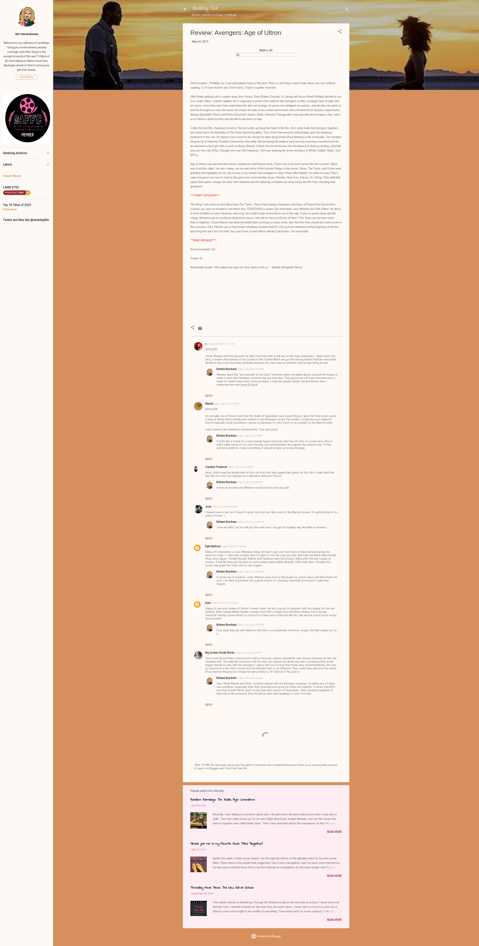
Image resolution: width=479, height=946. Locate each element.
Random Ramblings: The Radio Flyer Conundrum (222, 799)
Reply (209, 395)
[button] (339, 32)
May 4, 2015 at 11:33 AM (225, 603)
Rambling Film (205, 8)
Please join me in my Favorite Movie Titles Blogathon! (226, 843)
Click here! (10, 209)
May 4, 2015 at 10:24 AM (251, 571)
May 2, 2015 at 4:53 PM (241, 467)
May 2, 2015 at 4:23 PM (250, 435)
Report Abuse (12, 176)
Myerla (209, 403)
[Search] (347, 10)
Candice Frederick (216, 467)
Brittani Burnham (226, 369)
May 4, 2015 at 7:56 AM (234, 546)
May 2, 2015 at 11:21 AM (221, 343)
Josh (208, 506)
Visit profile (26, 77)
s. (206, 343)
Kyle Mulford (213, 546)
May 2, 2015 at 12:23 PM (251, 369)
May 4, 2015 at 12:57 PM (251, 624)
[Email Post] (200, 329)
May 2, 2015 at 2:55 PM (227, 403)
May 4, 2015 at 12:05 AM (251, 521)
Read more (334, 831)
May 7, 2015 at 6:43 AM (250, 678)
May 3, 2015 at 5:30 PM (225, 506)
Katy (208, 603)
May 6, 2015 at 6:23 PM (248, 652)
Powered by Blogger (268, 936)
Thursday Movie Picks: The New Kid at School (221, 887)
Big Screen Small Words (220, 652)
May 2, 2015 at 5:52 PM (250, 482)
